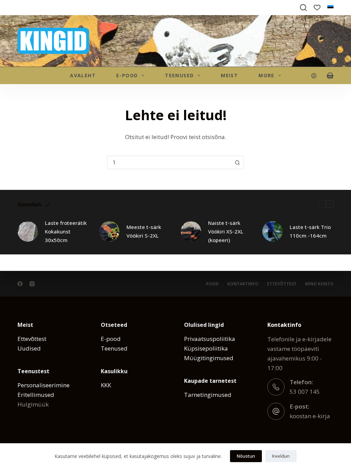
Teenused (179, 75)
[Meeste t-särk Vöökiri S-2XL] (109, 231)
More (266, 75)
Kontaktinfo (242, 284)
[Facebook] (20, 283)
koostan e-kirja (310, 416)
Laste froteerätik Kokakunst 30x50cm (66, 231)
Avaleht (83, 75)
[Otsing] (237, 162)
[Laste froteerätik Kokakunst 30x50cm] (27, 231)
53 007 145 (305, 392)
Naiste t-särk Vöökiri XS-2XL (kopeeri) (225, 231)
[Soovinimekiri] (317, 7)
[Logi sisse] (313, 75)
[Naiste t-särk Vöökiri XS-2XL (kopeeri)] (191, 231)
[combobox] (169, 162)
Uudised (29, 348)
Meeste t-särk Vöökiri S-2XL (143, 231)
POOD (212, 284)
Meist (229, 75)
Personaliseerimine (43, 385)
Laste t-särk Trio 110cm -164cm (310, 231)
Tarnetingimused (207, 395)
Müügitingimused (208, 358)
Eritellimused (35, 395)
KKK (106, 385)
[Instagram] (32, 283)
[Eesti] (330, 7)
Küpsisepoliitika (206, 348)
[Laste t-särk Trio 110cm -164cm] (272, 231)
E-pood (111, 339)
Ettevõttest (281, 284)
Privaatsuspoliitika (209, 339)
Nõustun (246, 456)
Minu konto (319, 284)
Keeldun (281, 456)
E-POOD (127, 75)
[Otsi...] (303, 7)
